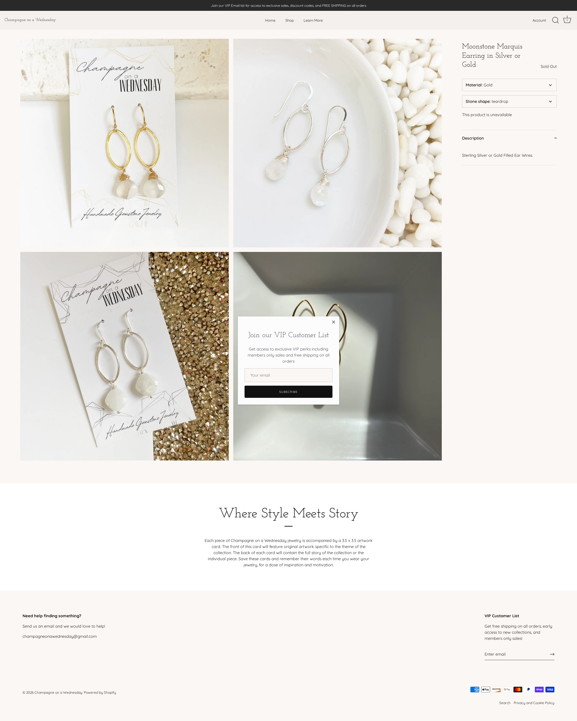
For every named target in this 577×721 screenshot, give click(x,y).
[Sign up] (552, 654)
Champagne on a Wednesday (30, 20)
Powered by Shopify (100, 692)
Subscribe (288, 392)
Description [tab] (473, 138)
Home (270, 20)
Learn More (313, 20)
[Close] (334, 322)
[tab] (509, 155)
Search (505, 703)
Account (539, 20)
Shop (289, 20)
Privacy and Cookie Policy (534, 703)
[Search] (555, 20)
